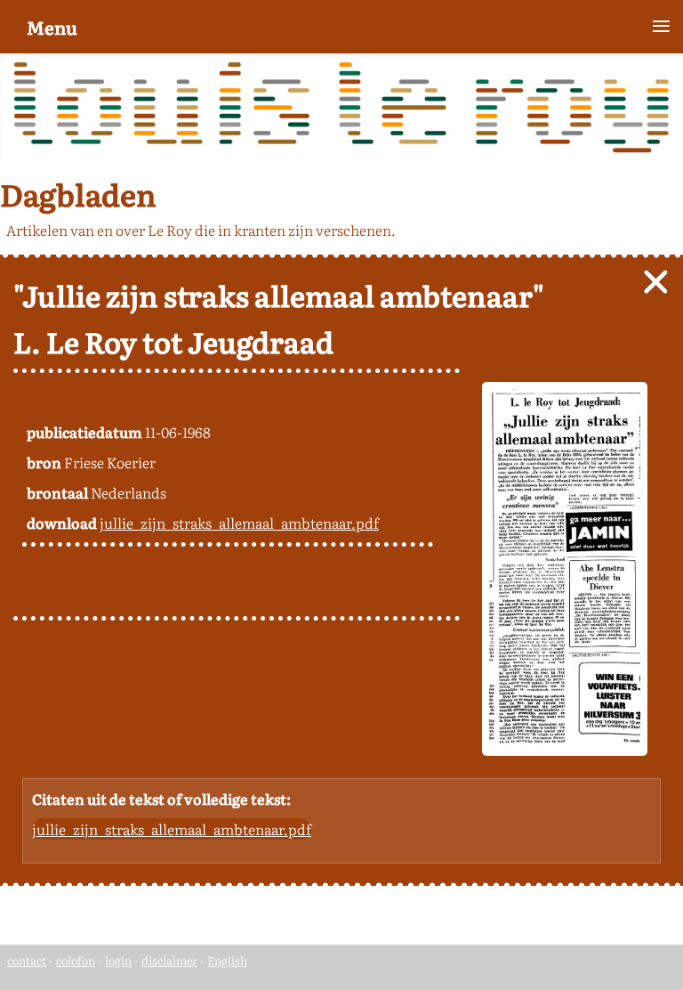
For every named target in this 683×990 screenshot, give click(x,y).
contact (26, 960)
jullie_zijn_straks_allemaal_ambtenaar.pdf (239, 522)
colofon (75, 960)
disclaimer (169, 960)
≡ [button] (661, 26)
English (227, 960)
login (118, 960)
